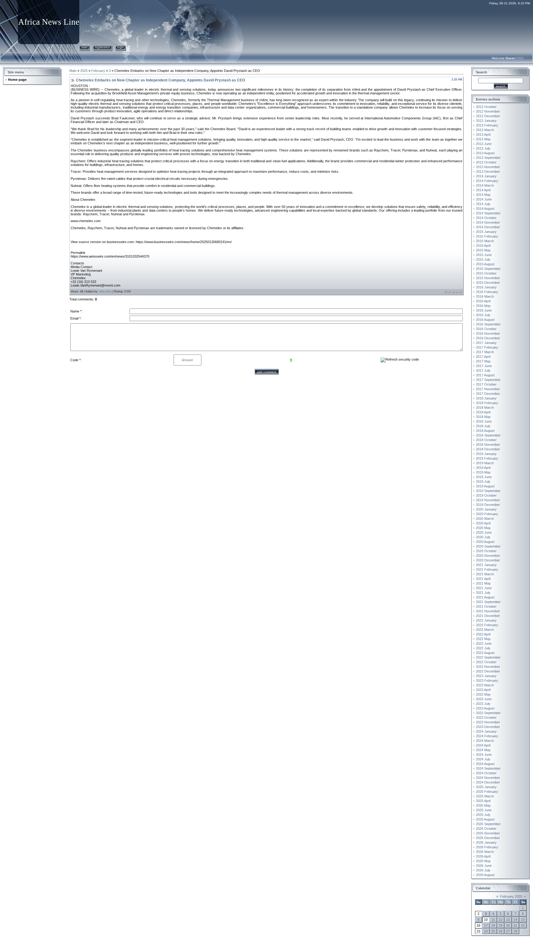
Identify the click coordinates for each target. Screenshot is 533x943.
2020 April (483, 523)
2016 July (483, 315)
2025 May (483, 805)
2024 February (487, 736)
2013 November (488, 167)
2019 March (485, 463)
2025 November (488, 833)
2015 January (486, 232)
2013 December (488, 171)
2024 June (484, 754)
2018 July (483, 426)
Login (120, 47)
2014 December (488, 227)
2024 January (486, 731)
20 (508, 925)
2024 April (483, 745)
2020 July (483, 537)
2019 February (487, 458)
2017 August (485, 375)
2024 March (485, 740)
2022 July (483, 648)
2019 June (484, 477)
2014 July (483, 204)
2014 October (486, 218)
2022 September (488, 657)
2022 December (488, 671)
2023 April (483, 690)
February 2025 (511, 896)
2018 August (485, 430)
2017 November (488, 389)
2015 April (483, 245)
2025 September (488, 824)
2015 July (483, 259)
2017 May (483, 361)
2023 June (484, 699)
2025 (84, 70)
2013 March (485, 130)
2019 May (483, 472)
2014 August (485, 208)
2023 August (485, 708)
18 (493, 925)
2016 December (488, 338)
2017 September (488, 380)
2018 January (486, 398)
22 (523, 925)
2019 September (488, 491)
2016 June (484, 310)
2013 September (488, 157)
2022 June (484, 643)
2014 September (488, 213)
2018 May (483, 417)
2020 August (485, 542)
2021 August (485, 597)
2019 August (485, 486)
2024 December (488, 782)
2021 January (486, 565)
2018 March (485, 407)
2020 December (488, 560)
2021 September (488, 602)
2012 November (488, 111)
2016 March (485, 296)
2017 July (483, 370)
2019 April (483, 467)
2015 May (483, 250)
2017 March (485, 352)
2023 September (488, 713)
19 (500, 925)
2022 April (483, 634)
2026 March (485, 852)
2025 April (483, 801)
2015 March (485, 241)
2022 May (483, 639)
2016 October (486, 329)
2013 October (486, 162)
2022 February (487, 625)
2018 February (487, 403)
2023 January (486, 676)
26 (500, 931)
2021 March (485, 574)
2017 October (486, 384)
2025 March (485, 796)
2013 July (483, 148)
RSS (520, 58)
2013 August (485, 153)
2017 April (483, 356)
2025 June (484, 810)
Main (84, 47)
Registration (102, 47)
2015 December (488, 282)
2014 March (485, 185)
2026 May (483, 861)
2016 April (483, 301)
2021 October (486, 606)
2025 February (487, 791)
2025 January (486, 787)
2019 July (483, 481)
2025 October (486, 828)
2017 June (484, 366)
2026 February (487, 847)
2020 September (488, 546)
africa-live (105, 291)
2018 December (488, 449)
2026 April (483, 856)
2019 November (488, 500)
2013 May (483, 139)
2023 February (487, 680)
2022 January (486, 620)
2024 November (488, 778)
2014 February (487, 181)
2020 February (487, 514)
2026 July (483, 870)
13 (508, 919)
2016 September (488, 324)
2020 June (484, 532)
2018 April (483, 412)
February (98, 70)
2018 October (486, 440)
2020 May (483, 528)
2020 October (486, 551)
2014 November (488, 222)
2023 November (488, 722)
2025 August (485, 819)
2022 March (485, 629)
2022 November (488, 666)
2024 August (485, 764)
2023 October (486, 717)
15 (523, 919)
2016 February (487, 292)
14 (515, 919)
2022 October (486, 662)
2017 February (487, 347)
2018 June (484, 421)
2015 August (485, 264)
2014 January (486, 176)
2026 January (486, 842)
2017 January (486, 343)
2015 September (488, 269)
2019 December (488, 505)
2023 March (485, 685)
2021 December (488, 616)
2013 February (487, 125)
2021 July (483, 592)
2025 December (488, 838)
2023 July (483, 703)
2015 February (487, 236)
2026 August (485, 875)
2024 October (486, 773)
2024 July (483, 759)
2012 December (488, 116)
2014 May (483, 194)
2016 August (485, 319)
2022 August (485, 653)
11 (493, 919)
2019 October (486, 495)
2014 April (483, 190)
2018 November (488, 444)
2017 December (488, 393)
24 (486, 931)
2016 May (483, 306)
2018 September (488, 435)
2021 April (483, 579)
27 (508, 931)
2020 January (486, 509)
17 (486, 925)
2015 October (486, 273)
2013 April (483, 134)
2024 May (483, 750)
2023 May (483, 694)
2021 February (487, 569)
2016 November (488, 333)
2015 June (484, 255)
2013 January (486, 120)
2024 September (488, 768)
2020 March (485, 518)
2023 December (488, 727)
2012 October (486, 107)
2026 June (484, 865)
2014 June (484, 199)
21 (515, 925)
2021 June (484, 588)
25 (493, 931)
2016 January (486, 287)
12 (500, 919)
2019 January (486, 454)
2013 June (484, 144)
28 (515, 931)
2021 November (488, 611)
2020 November (488, 555)
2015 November (488, 278)
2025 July (483, 815)
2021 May (483, 583)
